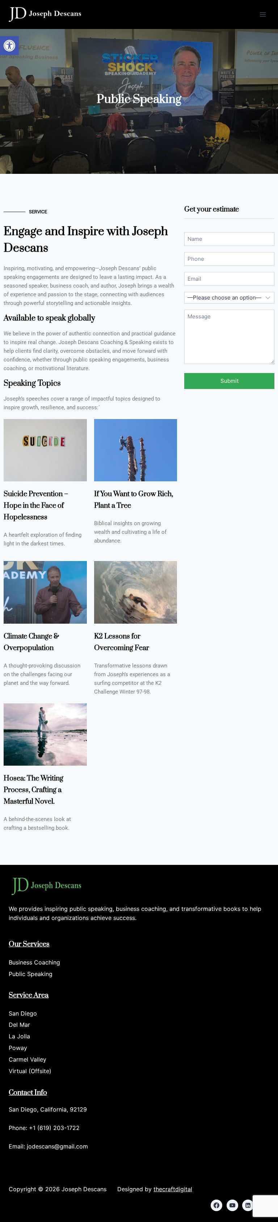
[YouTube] (232, 1205)
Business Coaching (34, 962)
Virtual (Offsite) (30, 1071)
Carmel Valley (27, 1059)
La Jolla (19, 1036)
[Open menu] (262, 14)
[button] (9, 45)
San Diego (23, 1013)
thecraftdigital (172, 1189)
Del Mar (19, 1024)
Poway (18, 1047)
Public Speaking (30, 974)
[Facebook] (216, 1205)
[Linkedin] (248, 1205)
